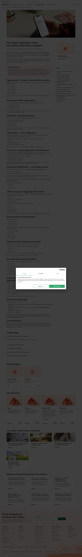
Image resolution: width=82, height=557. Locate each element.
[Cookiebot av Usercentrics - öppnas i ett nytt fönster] (60, 270)
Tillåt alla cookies (57, 286)
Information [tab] (41, 273)
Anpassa (40, 286)
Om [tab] (57, 273)
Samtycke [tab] (24, 273)
